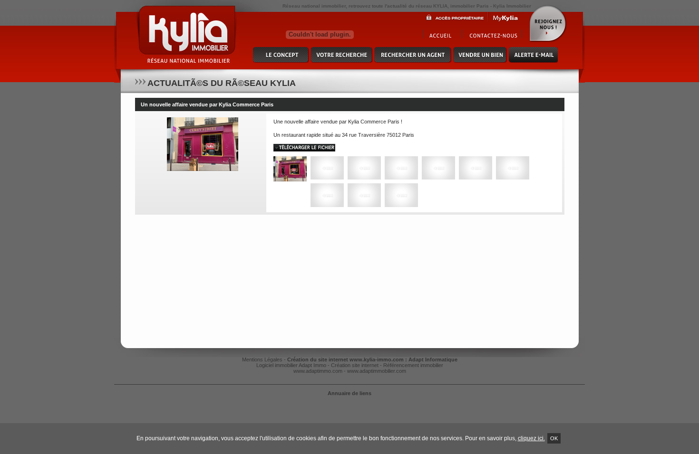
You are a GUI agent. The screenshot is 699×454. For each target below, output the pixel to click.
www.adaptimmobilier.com (376, 371)
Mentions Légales (262, 359)
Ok (554, 438)
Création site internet (355, 365)
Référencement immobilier (413, 365)
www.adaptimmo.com (317, 371)
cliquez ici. (531, 438)
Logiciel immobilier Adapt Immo (291, 365)
